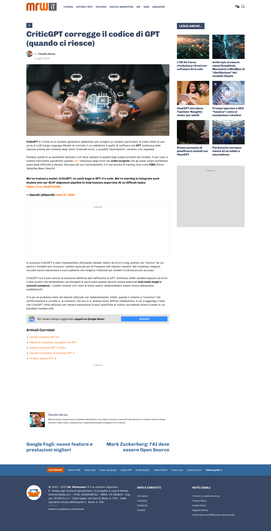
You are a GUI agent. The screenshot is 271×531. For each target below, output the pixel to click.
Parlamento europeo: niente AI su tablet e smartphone (227, 151)
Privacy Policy (199, 500)
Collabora (142, 500)
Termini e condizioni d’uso (206, 495)
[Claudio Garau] (30, 54)
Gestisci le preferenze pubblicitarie (66, 509)
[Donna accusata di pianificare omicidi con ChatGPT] (193, 132)
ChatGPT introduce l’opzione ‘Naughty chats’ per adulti (190, 112)
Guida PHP (126, 470)
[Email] (166, 54)
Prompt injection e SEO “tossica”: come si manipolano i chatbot (228, 112)
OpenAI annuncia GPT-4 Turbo (48, 347)
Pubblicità (142, 505)
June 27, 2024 (65, 195)
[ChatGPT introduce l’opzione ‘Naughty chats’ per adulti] (193, 93)
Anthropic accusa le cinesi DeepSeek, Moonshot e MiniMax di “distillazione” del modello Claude (228, 69)
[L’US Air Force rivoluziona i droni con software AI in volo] (193, 47)
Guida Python (160, 470)
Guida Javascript (108, 470)
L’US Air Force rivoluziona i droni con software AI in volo (192, 65)
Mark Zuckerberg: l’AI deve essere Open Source (137, 447)
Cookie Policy (199, 505)
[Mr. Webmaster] (33, 492)
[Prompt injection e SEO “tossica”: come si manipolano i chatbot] (228, 93)
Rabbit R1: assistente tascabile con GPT (53, 342)
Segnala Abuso (200, 510)
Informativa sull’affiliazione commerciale (213, 514)
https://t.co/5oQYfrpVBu (43, 186)
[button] (243, 6)
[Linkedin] (144, 54)
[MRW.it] (41, 7)
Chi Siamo (142, 495)
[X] (137, 54)
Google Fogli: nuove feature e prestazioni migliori (59, 447)
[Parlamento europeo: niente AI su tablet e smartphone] (228, 132)
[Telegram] (159, 54)
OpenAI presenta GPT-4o (44, 337)
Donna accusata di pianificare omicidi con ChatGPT (192, 151)
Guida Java (177, 470)
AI (29, 25)
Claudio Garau (46, 54)
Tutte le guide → (213, 470)
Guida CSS (90, 470)
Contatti (141, 510)
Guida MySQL (143, 470)
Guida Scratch (194, 470)
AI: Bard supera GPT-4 (43, 358)
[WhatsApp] (152, 54)
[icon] (237, 6)
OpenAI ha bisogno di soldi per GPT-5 (52, 353)
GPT (76, 160)
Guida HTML (74, 470)
